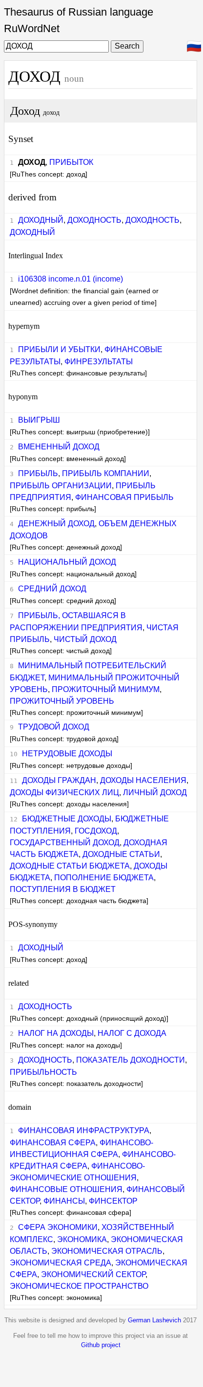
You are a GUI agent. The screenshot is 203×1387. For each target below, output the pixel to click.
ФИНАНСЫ (64, 1201)
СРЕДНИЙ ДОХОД (52, 589)
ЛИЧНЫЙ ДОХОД (155, 792)
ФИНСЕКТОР (113, 1201)
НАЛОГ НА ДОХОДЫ (56, 1033)
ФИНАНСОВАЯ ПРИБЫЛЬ (124, 497)
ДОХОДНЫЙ (40, 220)
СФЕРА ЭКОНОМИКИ (58, 1227)
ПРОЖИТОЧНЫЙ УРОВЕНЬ (62, 701)
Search (127, 46)
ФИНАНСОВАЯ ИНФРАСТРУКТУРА (83, 1130)
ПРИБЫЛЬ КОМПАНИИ (105, 473)
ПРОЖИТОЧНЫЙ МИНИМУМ (106, 689)
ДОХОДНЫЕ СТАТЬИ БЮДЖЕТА (70, 866)
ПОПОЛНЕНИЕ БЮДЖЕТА (104, 877)
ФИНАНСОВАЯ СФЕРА (53, 1142)
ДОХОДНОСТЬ (94, 220)
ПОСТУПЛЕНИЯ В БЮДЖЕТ (63, 889)
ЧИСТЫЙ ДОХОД (85, 639)
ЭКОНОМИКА (82, 1239)
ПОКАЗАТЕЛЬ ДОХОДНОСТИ (130, 1060)
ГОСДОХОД (96, 831)
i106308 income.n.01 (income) (70, 279)
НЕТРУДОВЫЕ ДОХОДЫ (67, 753)
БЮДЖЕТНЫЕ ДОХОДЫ (66, 819)
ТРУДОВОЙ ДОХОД (53, 727)
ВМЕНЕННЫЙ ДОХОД (59, 447)
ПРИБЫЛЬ (38, 473)
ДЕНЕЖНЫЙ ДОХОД (56, 523)
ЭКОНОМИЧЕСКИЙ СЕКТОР (93, 1274)
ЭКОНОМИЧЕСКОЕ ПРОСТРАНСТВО (79, 1286)
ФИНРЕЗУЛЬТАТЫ (98, 361)
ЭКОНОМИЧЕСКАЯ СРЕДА (60, 1263)
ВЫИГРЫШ (39, 420)
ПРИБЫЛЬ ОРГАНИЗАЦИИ (61, 485)
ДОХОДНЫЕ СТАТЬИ (121, 854)
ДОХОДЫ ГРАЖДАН (59, 780)
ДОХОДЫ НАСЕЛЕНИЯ (143, 780)
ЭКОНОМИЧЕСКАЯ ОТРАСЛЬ (106, 1251)
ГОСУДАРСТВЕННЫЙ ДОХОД (65, 842)
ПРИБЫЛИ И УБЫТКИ (59, 349)
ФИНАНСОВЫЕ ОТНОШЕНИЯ (66, 1189)
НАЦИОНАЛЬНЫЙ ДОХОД (67, 562)
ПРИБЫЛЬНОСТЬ (43, 1072)
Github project (101, 1345)
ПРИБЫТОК (71, 162)
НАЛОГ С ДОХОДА (132, 1033)
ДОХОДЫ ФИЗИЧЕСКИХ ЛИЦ (64, 792)
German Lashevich (154, 1320)
